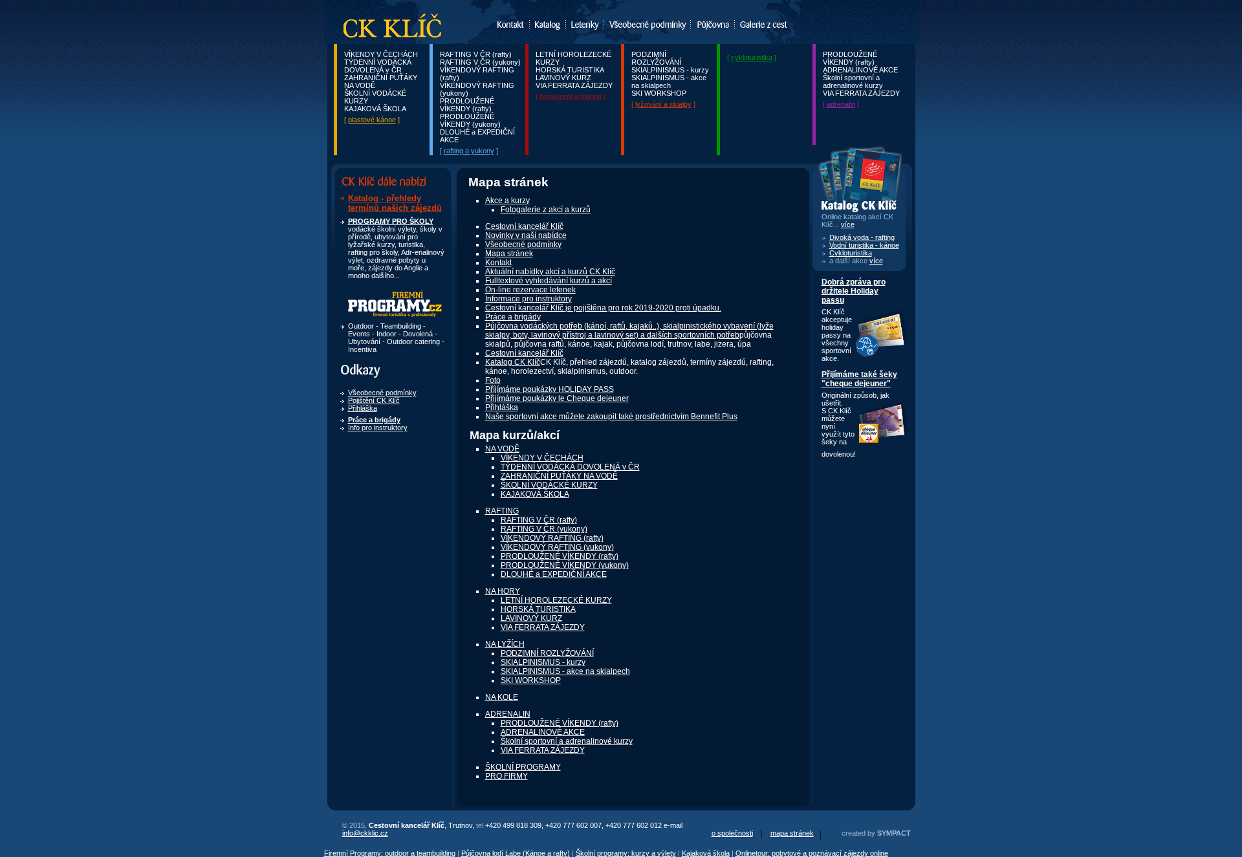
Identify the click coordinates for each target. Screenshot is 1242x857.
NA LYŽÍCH (505, 644)
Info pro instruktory (378, 427)
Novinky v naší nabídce (526, 235)
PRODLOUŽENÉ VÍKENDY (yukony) (470, 120)
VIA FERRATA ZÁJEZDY (574, 85)
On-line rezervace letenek (530, 289)
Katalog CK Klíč (512, 362)
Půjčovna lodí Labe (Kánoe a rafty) (515, 853)
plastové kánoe (372, 120)
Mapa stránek (509, 253)
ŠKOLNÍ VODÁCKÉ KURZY (549, 485)
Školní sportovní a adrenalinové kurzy (853, 81)
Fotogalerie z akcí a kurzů (546, 209)
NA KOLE (501, 697)
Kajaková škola (706, 853)
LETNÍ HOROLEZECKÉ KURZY (556, 600)
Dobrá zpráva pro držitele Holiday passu (854, 291)
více (876, 261)
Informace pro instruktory (528, 298)
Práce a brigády (513, 316)
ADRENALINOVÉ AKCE (860, 70)
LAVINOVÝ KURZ (563, 77)
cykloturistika (751, 57)
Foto (493, 380)
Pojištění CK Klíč (374, 400)
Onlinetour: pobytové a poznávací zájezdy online (811, 853)
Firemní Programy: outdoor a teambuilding (389, 853)
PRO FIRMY (506, 776)
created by (876, 833)
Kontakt (498, 262)
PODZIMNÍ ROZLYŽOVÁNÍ (656, 58)
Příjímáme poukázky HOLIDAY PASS (549, 389)
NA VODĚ (502, 448)
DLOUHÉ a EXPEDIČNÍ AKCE (554, 574)
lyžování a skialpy (663, 104)
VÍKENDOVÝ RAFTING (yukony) (557, 547)
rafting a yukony (469, 151)
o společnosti (732, 833)
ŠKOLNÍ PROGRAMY (523, 767)
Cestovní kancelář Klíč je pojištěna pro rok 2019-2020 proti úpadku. (603, 307)
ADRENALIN (507, 714)
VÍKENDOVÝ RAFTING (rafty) (552, 538)
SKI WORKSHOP (658, 93)
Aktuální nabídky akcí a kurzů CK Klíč (550, 271)
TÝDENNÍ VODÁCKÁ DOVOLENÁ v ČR (377, 66)
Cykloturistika (850, 253)
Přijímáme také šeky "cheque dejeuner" (859, 379)
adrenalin (841, 104)
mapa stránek (792, 833)
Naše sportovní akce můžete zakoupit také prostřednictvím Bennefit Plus (611, 416)
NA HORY (502, 591)
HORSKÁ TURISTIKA (570, 70)
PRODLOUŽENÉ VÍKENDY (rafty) (467, 105)
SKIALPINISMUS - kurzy (670, 70)
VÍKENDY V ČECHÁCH (381, 54)
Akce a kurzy (507, 200)
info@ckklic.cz (365, 833)
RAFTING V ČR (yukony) (480, 62)
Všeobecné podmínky (382, 392)
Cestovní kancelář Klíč (524, 226)
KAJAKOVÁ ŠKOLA (375, 109)
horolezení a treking (570, 96)
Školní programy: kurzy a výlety (626, 853)
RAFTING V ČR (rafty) (476, 54)
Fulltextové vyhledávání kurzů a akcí (548, 280)
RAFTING (502, 510)
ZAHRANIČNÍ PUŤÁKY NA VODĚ (559, 476)
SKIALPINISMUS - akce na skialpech (668, 81)
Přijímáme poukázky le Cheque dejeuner (557, 398)
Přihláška (362, 408)
